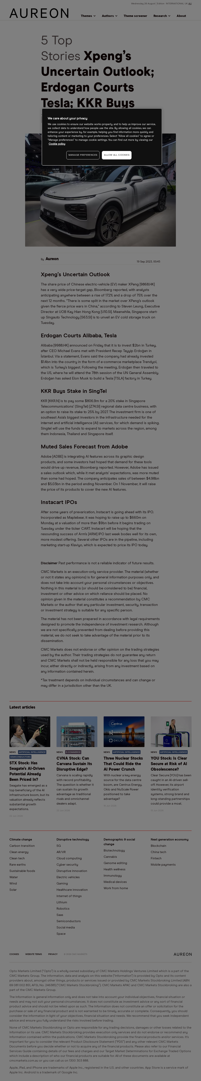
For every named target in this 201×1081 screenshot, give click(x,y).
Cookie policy (57, 144)
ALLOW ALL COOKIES (116, 155)
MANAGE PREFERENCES (83, 155)
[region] (102, 137)
